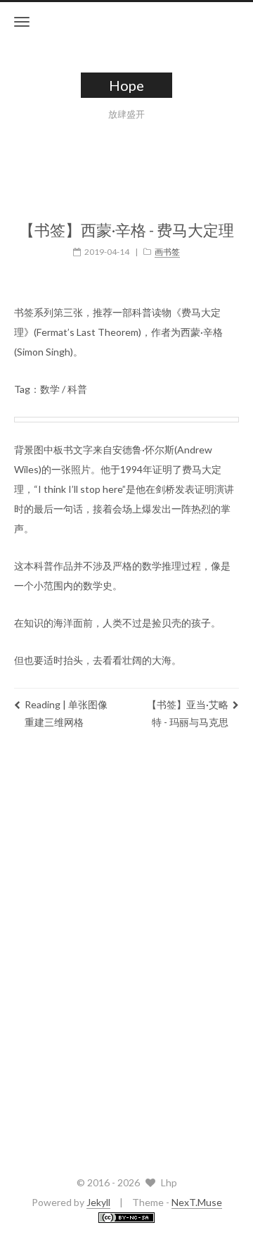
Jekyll (98, 1202)
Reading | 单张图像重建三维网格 (66, 713)
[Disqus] (126, 949)
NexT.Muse (196, 1202)
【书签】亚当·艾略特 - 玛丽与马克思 (187, 713)
